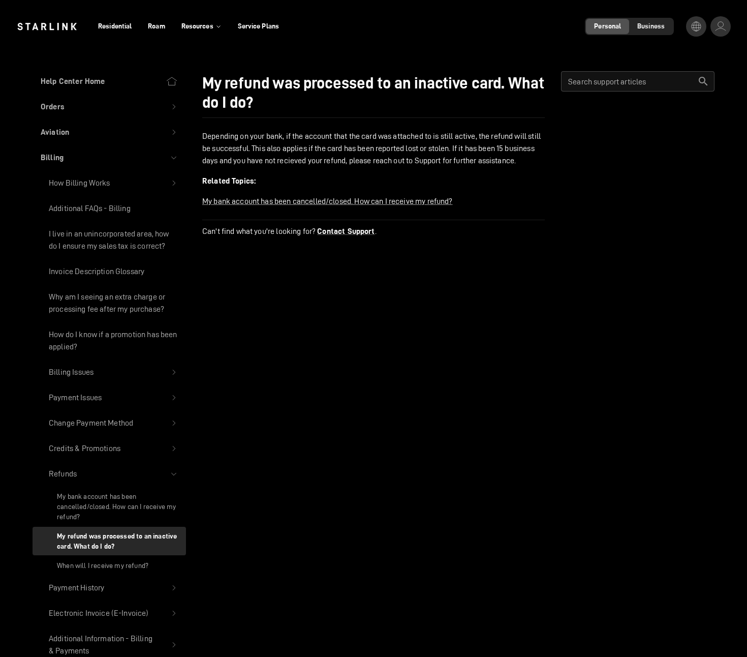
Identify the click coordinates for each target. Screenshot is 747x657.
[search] (703, 81)
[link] (47, 26)
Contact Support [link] (346, 231)
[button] (109, 107)
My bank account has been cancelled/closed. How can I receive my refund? (327, 201)
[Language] (696, 26)
